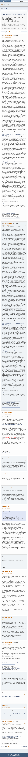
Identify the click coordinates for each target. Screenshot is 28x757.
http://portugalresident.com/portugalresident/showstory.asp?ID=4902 (14, 161)
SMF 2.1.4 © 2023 (11, 755)
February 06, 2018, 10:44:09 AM (7, 694)
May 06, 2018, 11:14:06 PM (6, 707)
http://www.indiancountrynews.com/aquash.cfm (12, 424)
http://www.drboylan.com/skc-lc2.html (10, 44)
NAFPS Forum (6, 4)
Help (9, 754)
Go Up (2, 746)
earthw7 (5, 556)
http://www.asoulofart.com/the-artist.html (11, 696)
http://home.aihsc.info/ (6, 452)
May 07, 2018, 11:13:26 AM (6, 723)
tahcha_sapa (6, 506)
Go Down (3, 31)
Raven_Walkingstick (8, 487)
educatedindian (7, 35)
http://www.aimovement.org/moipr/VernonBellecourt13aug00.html (14, 135)
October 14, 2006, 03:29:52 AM (7, 475)
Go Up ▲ (18, 754)
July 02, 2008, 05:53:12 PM (6, 675)
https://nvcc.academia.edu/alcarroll (8, 213)
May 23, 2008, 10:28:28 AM (6, 508)
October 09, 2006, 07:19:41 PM (7, 37)
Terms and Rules (13, 754)
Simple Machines (17, 755)
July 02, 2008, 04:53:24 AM (7, 573)
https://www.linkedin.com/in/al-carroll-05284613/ (11, 217)
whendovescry (7, 673)
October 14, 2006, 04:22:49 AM (7, 489)
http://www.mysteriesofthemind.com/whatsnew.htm (13, 203)
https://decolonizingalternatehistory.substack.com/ (11, 212)
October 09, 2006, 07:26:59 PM (7, 225)
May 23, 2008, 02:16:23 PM (6, 558)
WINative (5, 692)
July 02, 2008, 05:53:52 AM (7, 619)
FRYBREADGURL (7, 571)
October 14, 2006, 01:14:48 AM (7, 460)
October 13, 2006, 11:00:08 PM (7, 414)
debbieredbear (7, 458)
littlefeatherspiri (7, 412)
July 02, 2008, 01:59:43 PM (6, 644)
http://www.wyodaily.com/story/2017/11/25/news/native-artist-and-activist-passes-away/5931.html (13, 714)
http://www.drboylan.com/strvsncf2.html (10, 77)
